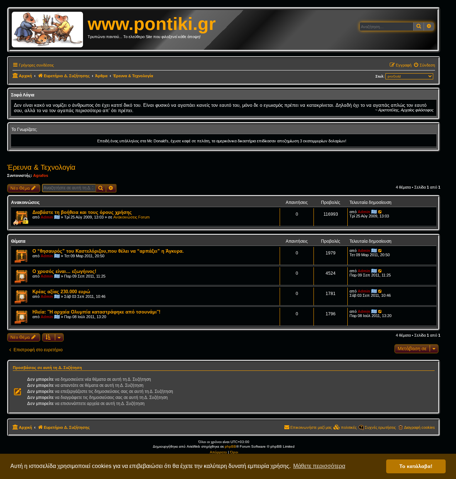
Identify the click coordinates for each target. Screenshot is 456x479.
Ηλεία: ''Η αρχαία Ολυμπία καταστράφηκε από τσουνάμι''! (96, 312)
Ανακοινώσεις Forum (131, 217)
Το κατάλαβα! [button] (415, 466)
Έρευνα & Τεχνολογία (41, 167)
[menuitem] (424, 65)
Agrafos (40, 175)
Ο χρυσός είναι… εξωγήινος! (64, 271)
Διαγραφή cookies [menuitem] (419, 427)
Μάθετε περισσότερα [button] (319, 466)
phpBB (230, 446)
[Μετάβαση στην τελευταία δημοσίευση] (380, 212)
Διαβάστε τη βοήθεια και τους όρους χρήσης (82, 212)
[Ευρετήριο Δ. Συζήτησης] (50, 30)
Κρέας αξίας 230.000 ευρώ (61, 291)
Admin (47, 217)
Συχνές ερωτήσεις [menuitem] (380, 427)
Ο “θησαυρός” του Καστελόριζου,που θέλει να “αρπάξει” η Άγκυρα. (108, 251)
